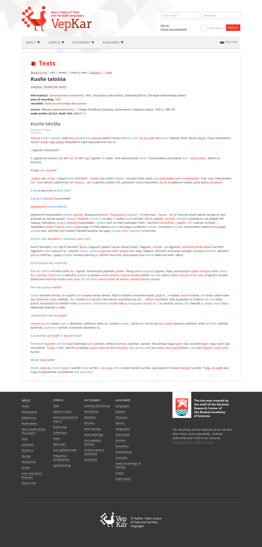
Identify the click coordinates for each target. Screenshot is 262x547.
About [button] (31, 42)
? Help (108, 72)
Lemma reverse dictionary (94, 452)
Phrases (89, 423)
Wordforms (91, 411)
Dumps (26, 456)
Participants (29, 412)
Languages (122, 406)
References (29, 417)
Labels (119, 473)
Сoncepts (121, 457)
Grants (26, 467)
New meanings (93, 434)
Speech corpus (62, 411)
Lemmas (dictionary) (97, 406)
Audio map (60, 427)
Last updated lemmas (92, 442)
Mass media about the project (33, 431)
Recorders (122, 446)
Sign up (165, 25)
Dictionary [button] (82, 42)
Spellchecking (62, 465)
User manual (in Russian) (32, 475)
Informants (122, 434)
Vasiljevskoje (100, 95)
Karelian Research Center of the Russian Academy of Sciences (211, 410)
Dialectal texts (55, 87)
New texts (59, 444)
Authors (120, 440)
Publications (29, 423)
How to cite (29, 483)
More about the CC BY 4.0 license (193, 442)
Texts (56, 406)
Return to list (39, 72)
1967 (58, 99)
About (26, 400)
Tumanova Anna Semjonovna (66, 95)
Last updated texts (65, 450)
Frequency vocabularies (61, 457)
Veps (25, 439)
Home (25, 406)
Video (56, 438)
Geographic (122, 429)
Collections (60, 432)
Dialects (120, 411)
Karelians (28, 444)
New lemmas (92, 429)
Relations (90, 417)
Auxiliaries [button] (111, 42)
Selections (90, 459)
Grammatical (123, 452)
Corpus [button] (54, 42)
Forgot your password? (174, 29)
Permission (29, 462)
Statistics (95, 72)
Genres (120, 423)
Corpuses (121, 417)
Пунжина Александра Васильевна (65, 103)
